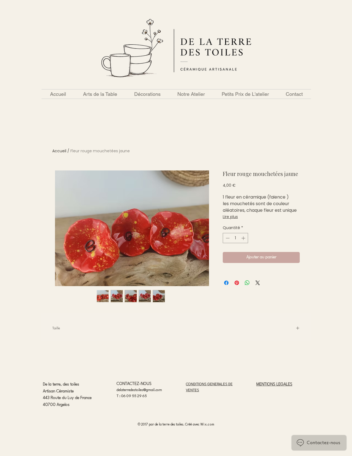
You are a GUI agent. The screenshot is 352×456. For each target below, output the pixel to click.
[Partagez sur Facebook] (226, 282)
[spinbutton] (235, 238)
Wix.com (207, 424)
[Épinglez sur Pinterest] (236, 282)
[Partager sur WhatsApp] (247, 282)
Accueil (59, 151)
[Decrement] (227, 238)
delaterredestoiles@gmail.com (139, 390)
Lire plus (230, 216)
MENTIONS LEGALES (274, 384)
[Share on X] (257, 282)
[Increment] (243, 238)
